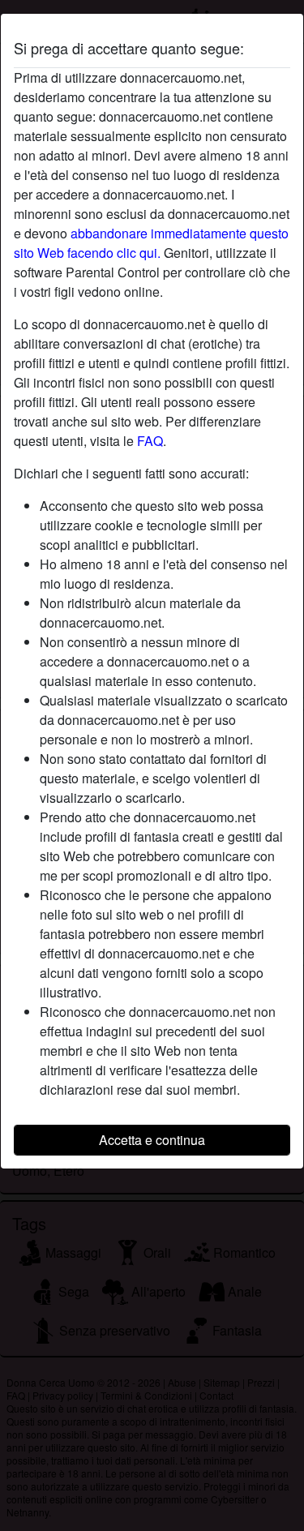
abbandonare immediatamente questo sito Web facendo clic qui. (151, 243)
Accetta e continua (152, 1139)
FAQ (150, 440)
